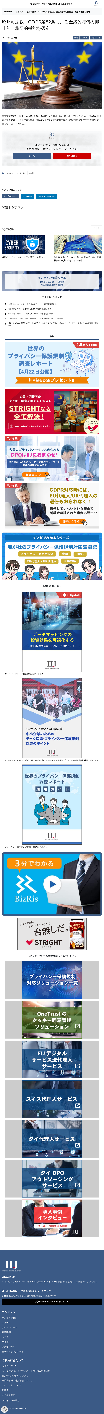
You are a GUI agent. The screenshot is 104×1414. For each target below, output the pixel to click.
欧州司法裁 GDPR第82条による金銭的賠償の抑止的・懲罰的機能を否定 (58, 12)
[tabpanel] (26, 249)
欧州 (76, 38)
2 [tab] (54, 265)
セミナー (6, 1337)
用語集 (5, 1390)
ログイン (32, 156)
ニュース (19, 12)
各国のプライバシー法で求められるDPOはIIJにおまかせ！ (29, 309)
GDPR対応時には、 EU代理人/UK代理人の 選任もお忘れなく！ (31, 314)
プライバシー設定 (10, 1400)
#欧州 (31, 173)
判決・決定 (96, 38)
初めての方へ (8, 1347)
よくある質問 (8, 1395)
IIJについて (7, 1366)
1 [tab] (52, 215)
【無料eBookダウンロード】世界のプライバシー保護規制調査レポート (34, 304)
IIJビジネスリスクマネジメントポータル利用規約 (26, 1371)
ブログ (5, 1342)
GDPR (84, 38)
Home (9, 12)
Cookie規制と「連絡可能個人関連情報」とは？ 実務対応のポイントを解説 (36, 319)
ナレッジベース (9, 1327)
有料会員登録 (72, 156)
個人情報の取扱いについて (15, 1375)
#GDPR (10, 173)
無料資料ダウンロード (13, 1351)
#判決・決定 (21, 173)
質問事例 (6, 1332)
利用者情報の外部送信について (17, 1380)
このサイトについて (12, 1385)
